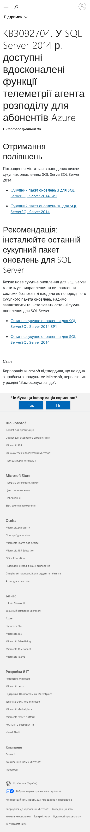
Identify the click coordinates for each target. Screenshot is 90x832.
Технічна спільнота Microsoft (23, 701)
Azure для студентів (18, 581)
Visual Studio (13, 732)
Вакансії (10, 754)
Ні (58, 405)
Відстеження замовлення (21, 505)
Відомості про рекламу (67, 816)
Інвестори (12, 769)
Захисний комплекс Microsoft (23, 610)
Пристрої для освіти (18, 535)
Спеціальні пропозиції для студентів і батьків (33, 573)
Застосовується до (23, 129)
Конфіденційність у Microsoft (23, 762)
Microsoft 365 (14, 445)
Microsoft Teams (15, 656)
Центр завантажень (18, 490)
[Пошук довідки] (17, 6)
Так (31, 405)
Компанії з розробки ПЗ (20, 724)
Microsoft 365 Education (20, 550)
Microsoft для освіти (18, 527)
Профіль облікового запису (22, 482)
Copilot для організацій (20, 430)
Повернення (13, 498)
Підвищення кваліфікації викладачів (28, 566)
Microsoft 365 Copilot (18, 649)
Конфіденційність (62, 809)
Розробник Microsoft (18, 678)
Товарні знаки (42, 816)
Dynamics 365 (14, 626)
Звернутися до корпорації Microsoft (27, 809)
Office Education (15, 558)
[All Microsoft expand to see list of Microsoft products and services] (6, 6)
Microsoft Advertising (18, 641)
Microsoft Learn (15, 686)
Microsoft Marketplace (19, 709)
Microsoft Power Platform (20, 717)
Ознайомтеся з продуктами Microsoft (28, 453)
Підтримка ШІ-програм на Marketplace (29, 694)
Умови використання (18, 816)
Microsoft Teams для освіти (22, 543)
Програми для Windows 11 (22, 460)
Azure (9, 618)
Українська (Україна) (25, 783)
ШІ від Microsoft (15, 603)
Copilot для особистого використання (28, 437)
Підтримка (13, 16)
